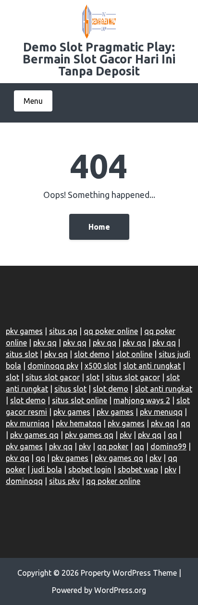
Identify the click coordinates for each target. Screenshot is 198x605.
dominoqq (24, 481)
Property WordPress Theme (129, 572)
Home (99, 226)
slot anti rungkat (152, 365)
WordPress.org (120, 590)
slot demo (92, 354)
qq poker (112, 446)
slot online (134, 354)
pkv (126, 435)
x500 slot (101, 365)
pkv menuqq (161, 411)
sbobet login (89, 469)
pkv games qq (34, 435)
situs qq (63, 331)
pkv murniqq (28, 423)
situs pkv (64, 481)
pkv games (24, 331)
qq (185, 423)
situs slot (22, 354)
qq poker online (111, 331)
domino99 (168, 446)
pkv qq (45, 342)
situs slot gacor (52, 377)
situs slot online (79, 400)
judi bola (47, 469)
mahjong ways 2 (141, 400)
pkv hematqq (78, 423)
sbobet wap (138, 469)
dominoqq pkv (52, 365)
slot (12, 377)
